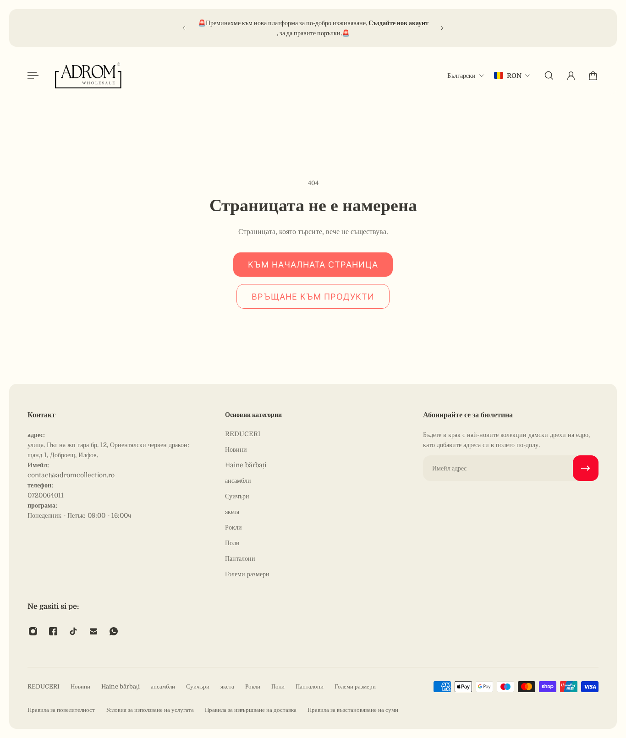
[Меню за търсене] (549, 76)
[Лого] (88, 75)
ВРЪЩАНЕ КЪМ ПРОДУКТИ (313, 296)
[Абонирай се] (586, 468)
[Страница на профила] (571, 76)
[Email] (93, 631)
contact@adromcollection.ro (71, 475)
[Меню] (33, 75)
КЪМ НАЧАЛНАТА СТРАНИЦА (313, 264)
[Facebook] (53, 631)
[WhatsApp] (114, 631)
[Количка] (593, 76)
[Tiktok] (73, 631)
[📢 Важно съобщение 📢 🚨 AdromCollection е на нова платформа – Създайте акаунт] (260, 28)
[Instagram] (33, 631)
